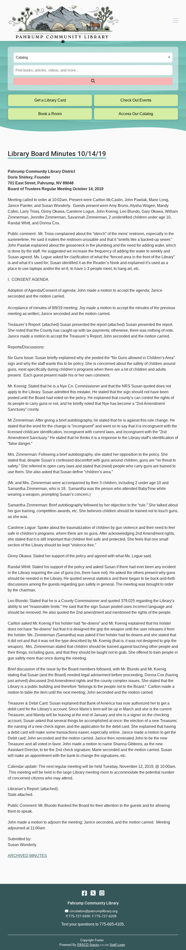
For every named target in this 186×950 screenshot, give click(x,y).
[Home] (63, 24)
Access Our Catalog (136, 114)
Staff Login (117, 945)
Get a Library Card (50, 100)
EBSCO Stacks (88, 945)
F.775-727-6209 (104, 916)
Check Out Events (135, 100)
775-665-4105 (112, 924)
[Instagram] (101, 893)
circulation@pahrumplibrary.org (93, 911)
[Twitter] (93, 893)
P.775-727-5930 (78, 916)
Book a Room (50, 114)
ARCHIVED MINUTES (27, 856)
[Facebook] (84, 893)
